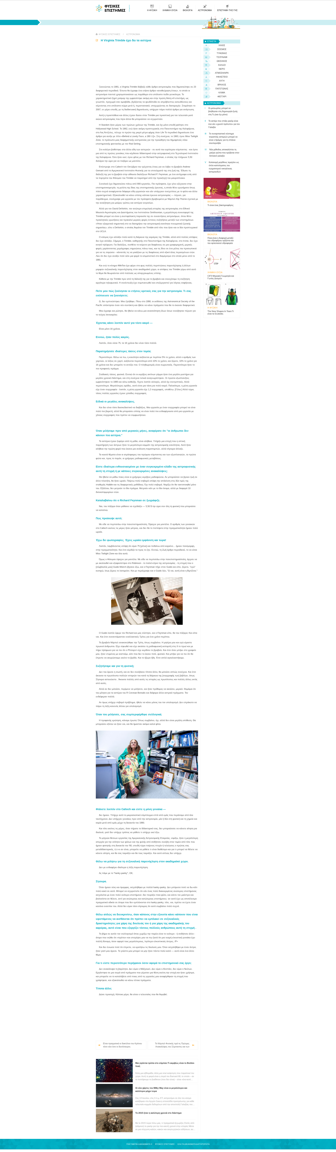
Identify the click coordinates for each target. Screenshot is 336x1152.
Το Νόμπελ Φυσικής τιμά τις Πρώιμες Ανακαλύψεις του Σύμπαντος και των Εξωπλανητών (172, 1045)
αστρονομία (133, 34)
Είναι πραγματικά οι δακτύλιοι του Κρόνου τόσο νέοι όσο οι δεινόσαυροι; (122, 1045)
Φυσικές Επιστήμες (109, 34)
